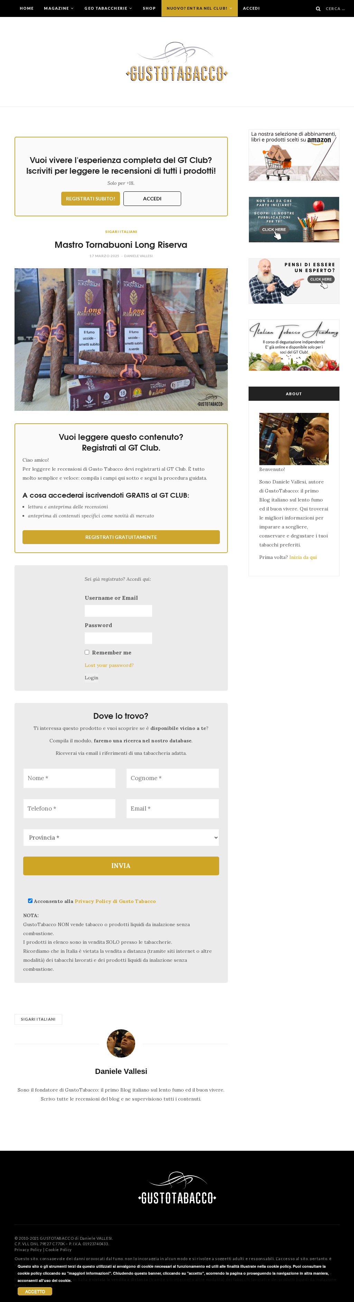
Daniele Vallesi (138, 256)
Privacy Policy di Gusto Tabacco (115, 901)
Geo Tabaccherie (106, 8)
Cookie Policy (58, 1249)
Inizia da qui (303, 557)
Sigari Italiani (121, 231)
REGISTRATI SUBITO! (90, 198)
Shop (149, 8)
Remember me (111, 652)
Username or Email (111, 597)
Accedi (251, 8)
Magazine (57, 8)
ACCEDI (152, 198)
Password (98, 625)
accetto (35, 1291)
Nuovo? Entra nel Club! (198, 8)
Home (27, 8)
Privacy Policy (28, 1249)
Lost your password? (109, 665)
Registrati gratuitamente (121, 537)
